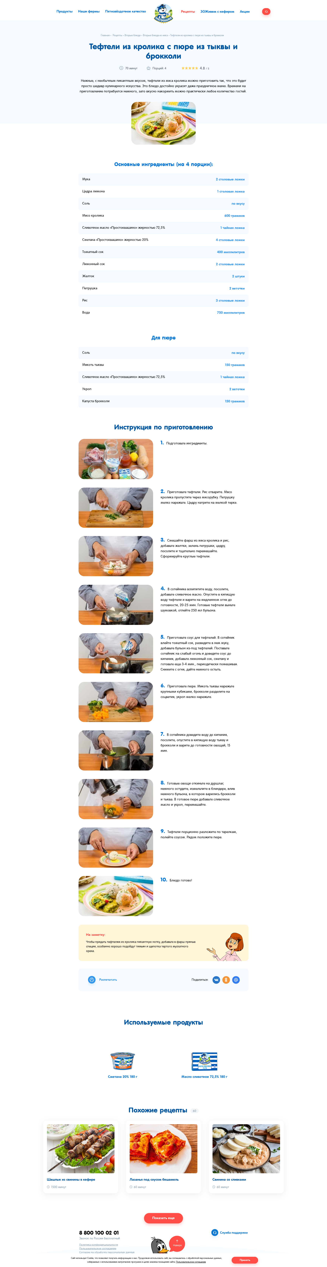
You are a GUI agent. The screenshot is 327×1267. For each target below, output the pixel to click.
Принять (245, 1260)
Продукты (64, 11)
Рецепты (188, 11)
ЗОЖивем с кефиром (217, 11)
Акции (245, 11)
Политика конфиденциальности (98, 1245)
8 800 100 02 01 (99, 1232)
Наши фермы (89, 11)
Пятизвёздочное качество (125, 11)
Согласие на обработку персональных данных (107, 1252)
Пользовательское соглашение (97, 1248)
